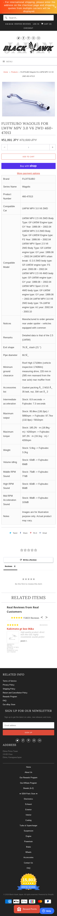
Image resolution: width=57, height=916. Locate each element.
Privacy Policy (8, 685)
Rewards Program (10, 697)
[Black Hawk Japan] (28, 48)
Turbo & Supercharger (28, 825)
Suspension (28, 831)
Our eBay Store (9, 704)
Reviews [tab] (8, 566)
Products (14, 72)
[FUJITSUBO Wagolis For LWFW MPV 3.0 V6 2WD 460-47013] (28, 99)
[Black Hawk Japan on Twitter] (18, 38)
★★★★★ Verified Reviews (18, 24)
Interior (28, 815)
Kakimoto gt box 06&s (20, 628)
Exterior (28, 810)
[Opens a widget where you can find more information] (46, 911)
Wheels (28, 852)
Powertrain (28, 841)
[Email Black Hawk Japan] (38, 38)
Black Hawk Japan (16, 894)
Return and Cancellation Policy (15, 693)
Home (28, 767)
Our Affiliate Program (28, 783)
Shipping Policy (9, 689)
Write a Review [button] (30, 560)
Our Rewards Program (28, 778)
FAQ (4, 701)
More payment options (28, 173)
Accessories (28, 857)
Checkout (28, 28)
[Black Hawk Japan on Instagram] (33, 38)
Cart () (47, 24)
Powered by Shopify (46, 894)
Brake (28, 847)
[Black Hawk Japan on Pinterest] (28, 38)
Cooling (28, 820)
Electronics (28, 799)
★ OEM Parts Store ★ (28, 794)
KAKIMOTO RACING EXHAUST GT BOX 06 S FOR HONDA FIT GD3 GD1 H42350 (13, 648)
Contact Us (28, 863)
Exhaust (28, 804)
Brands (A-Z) (28, 788)
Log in (36, 24)
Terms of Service (9, 681)
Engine (28, 836)
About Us (28, 772)
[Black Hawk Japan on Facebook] (23, 38)
